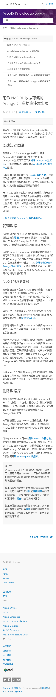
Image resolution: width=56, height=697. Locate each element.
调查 (19, 498)
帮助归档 (40, 112)
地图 (28, 491)
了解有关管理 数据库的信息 (23, 218)
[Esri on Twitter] (5, 680)
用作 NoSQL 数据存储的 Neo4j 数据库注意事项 (28, 75)
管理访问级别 (28, 318)
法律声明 (18, 691)
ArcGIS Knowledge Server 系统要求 (23, 51)
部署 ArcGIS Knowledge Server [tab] (21, 38)
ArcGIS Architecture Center (16, 634)
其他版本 (23, 112)
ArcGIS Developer (11, 626)
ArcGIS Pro (8, 612)
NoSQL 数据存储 (37, 175)
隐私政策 (45, 688)
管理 (5, 28)
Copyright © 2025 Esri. (13, 688)
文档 (5, 596)
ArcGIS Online (10, 608)
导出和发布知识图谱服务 (18, 69)
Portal (5, 574)
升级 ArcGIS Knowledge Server (21, 57)
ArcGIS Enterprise (16, 4)
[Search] (43, 4)
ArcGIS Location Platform (15, 621)
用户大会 (7, 660)
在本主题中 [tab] (9, 121)
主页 (5, 569)
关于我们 (7, 646)
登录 (51, 4)
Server (6, 578)
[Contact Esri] (18, 680)
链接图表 (37, 491)
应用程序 (7, 591)
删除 (28, 509)
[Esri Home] (8, 670)
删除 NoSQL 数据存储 (39, 438)
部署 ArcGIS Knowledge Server (24, 28)
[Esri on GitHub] (14, 680)
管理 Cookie (8, 691)
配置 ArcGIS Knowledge (18, 45)
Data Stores (8, 582)
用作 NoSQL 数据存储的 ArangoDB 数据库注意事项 (28, 83)
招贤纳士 (7, 651)
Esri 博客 (7, 655)
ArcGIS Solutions (11, 630)
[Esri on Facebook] (9, 680)
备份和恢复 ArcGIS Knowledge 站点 (24, 63)
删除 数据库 (26, 456)
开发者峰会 (8, 664)
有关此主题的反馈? (43, 537)
